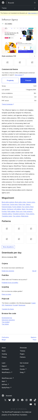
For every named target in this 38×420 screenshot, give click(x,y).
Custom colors (31, 202)
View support (18, 75)
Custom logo (5, 204)
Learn (3, 363)
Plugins (22, 354)
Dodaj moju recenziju (8, 271)
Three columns (29, 214)
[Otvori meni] (35, 2)
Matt (4, 381)
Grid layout (10, 209)
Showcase (23, 348)
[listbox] (19, 233)
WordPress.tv (7, 372)
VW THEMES (8, 23)
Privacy (4, 357)
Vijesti (23, 209)
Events (22, 366)
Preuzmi (28, 80)
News (3, 351)
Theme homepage (7, 104)
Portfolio (4, 211)
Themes (4, 8)
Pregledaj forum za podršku (10, 282)
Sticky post (19, 211)
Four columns (26, 207)
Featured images (7, 207)
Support (4, 366)
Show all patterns (8, 247)
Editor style (22, 204)
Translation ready (7, 216)
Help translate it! (33, 13)
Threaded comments (18, 214)
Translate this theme (8, 309)
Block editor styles (20, 202)
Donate (23, 369)
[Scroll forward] (34, 56)
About (4, 348)
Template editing (7, 214)
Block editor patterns (8, 202)
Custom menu (14, 204)
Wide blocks (24, 216)
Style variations (27, 211)
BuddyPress (6, 387)
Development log (7, 318)
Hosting (4, 354)
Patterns (22, 357)
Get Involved (24, 363)
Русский (15, 305)
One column (29, 209)
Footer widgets (16, 207)
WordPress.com (8, 378)
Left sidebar (17, 209)
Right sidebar (11, 211)
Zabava (28, 204)
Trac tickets (5, 324)
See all (34, 271)
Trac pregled (5, 322)
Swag (22, 372)
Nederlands (8, 305)
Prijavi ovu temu (6, 294)
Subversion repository (8, 320)
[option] (7, 228)
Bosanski (9, 396)
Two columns (16, 216)
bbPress (5, 384)
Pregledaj (10, 80)
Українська (22, 305)
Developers (5, 369)
